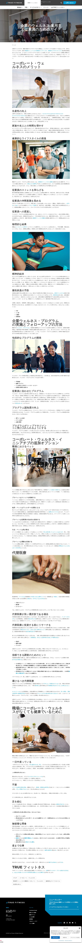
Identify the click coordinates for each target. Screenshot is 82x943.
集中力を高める (52, 862)
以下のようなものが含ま (39, 598)
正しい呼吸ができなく (22, 789)
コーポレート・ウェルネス (27, 877)
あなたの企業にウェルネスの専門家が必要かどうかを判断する (29, 872)
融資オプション (32, 914)
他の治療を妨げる (30, 631)
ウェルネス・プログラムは (23, 327)
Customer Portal (33, 910)
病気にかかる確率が (32, 183)
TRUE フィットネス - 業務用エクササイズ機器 (14, 2)
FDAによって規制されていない (51, 683)
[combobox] (2, 940)
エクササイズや (32, 776)
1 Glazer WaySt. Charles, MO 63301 (12, 919)
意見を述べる (18, 403)
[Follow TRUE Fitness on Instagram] (67, 922)
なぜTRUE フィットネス (57, 7)
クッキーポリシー (61, 940)
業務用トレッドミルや (30, 50)
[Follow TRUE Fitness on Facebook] (69, 922)
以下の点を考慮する (17, 659)
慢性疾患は (56, 295)
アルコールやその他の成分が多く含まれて (47, 693)
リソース (45, 7)
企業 (47, 870)
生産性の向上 (17, 884)
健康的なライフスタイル (53, 881)
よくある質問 (31, 916)
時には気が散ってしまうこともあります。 (54, 532)
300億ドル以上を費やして (37, 596)
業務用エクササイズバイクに (55, 50)
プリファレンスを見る (75, 937)
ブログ (15, 877)
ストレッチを (39, 776)
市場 (26, 7)
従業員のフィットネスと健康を (45, 182)
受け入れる (55, 937)
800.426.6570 (9, 916)
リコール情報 (31, 923)
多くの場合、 (64, 691)
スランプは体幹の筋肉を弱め (19, 787)
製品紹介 (19, 7)
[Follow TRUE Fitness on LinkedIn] (64, 922)
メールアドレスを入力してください (58, 907)
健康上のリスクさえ (54, 512)
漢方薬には (37, 685)
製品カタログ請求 (32, 912)
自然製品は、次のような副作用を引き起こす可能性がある (45, 637)
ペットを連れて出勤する (54, 489)
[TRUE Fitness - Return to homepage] (41, 902)
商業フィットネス (33, 2)
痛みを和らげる (32, 618)
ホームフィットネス (46, 2)
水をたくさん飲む (30, 842)
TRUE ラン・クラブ (33, 921)
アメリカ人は (22, 596)
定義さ (29, 598)
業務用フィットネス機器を (39, 218)
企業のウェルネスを (59, 293)
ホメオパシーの (16, 691)
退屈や (17, 838)
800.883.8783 (9, 912)
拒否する (65, 937)
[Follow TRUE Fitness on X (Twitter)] (75, 922)
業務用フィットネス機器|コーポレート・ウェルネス (28, 881)
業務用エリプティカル (41, 50)
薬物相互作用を (21, 693)
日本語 (1, 942)
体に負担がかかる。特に (35, 764)
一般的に (55, 596)
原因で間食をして (28, 838)
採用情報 (31, 919)
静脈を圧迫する (60, 804)
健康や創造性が (48, 850)
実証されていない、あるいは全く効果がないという (33, 629)
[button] (79, 928)
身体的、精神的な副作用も (42, 787)
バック (14, 45)
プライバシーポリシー (68, 940)
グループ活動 (32, 205)
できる (61, 862)
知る (16, 205)
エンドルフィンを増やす (21, 227)
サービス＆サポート (35, 7)
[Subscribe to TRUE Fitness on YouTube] (72, 922)
